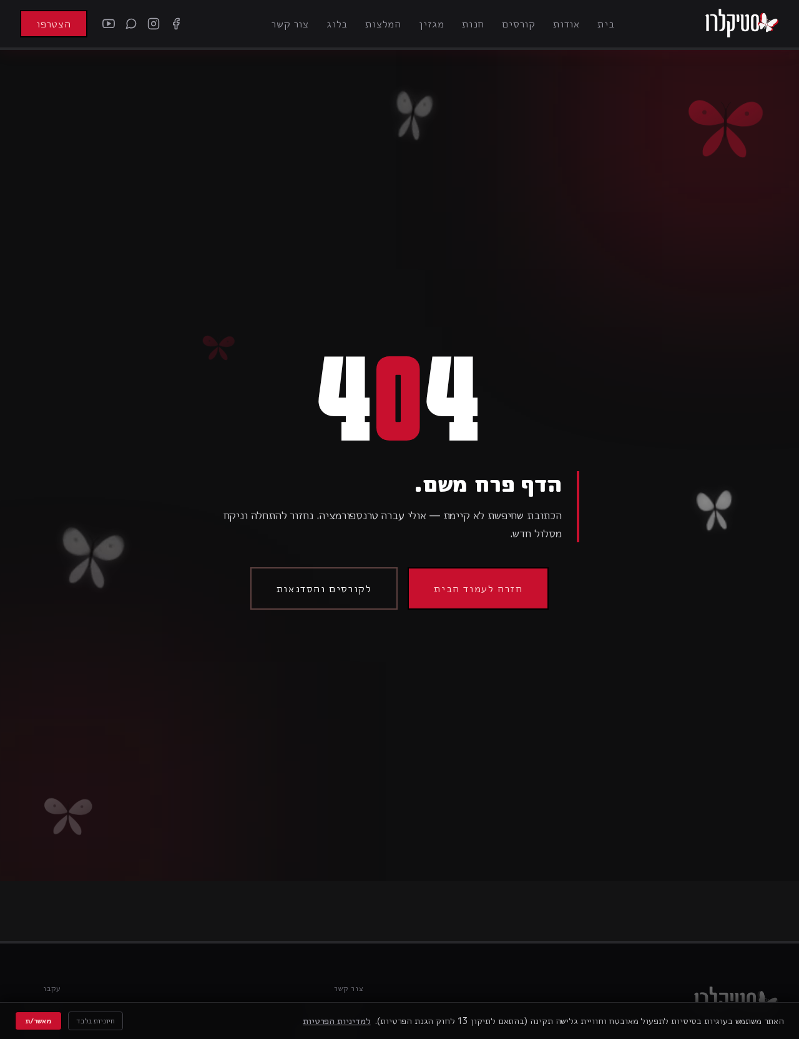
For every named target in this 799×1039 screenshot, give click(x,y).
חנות (473, 24)
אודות (566, 24)
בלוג (337, 24)
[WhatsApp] (131, 23)
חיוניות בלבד (95, 1020)
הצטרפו (53, 24)
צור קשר (290, 24)
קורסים (519, 24)
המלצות (383, 24)
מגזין (431, 24)
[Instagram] (153, 23)
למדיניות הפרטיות (336, 1021)
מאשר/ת (38, 1020)
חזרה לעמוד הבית (478, 588)
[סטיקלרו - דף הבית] (741, 23)
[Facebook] (176, 23)
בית (605, 24)
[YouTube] (108, 23)
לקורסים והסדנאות (324, 588)
